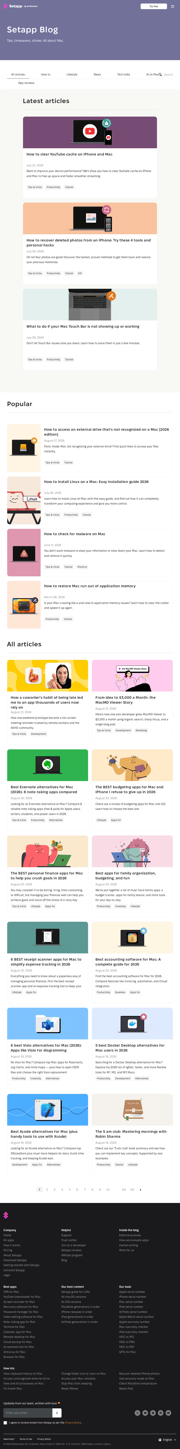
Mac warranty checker (133, 1326)
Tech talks (123, 74)
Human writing (128, 1245)
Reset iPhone (69, 1388)
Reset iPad (126, 1388)
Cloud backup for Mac (18, 1341)
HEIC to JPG (126, 1336)
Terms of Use (26, 1439)
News (97, 74)
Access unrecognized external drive (27, 1378)
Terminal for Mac (14, 1326)
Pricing (8, 1250)
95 (132, 1189)
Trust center (69, 1240)
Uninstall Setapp (14, 1270)
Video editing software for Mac (23, 1316)
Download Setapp (15, 1260)
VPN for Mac (11, 1291)
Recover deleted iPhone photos (139, 1373)
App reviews (26, 82)
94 (124, 1189)
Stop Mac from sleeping (76, 1383)
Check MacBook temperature (138, 1383)
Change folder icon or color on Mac (83, 1373)
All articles (18, 74)
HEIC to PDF (126, 1346)
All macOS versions (73, 1296)
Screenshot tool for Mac (19, 1346)
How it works (12, 1245)
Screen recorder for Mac (19, 1301)
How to (45, 74)
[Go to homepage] (20, 6)
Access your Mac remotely (78, 1378)
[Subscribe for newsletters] (57, 1413)
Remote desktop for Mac (19, 1336)
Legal (7, 1275)
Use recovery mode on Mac (137, 1378)
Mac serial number (131, 1301)
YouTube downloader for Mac (22, 1296)
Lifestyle (72, 74)
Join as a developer (73, 1245)
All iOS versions (71, 1301)
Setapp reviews (71, 1250)
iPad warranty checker (133, 1331)
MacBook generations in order (80, 1306)
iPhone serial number (132, 1296)
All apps (9, 1240)
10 (108, 1189)
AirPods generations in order (79, 1321)
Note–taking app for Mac (20, 1321)
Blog (64, 1260)
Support (66, 1235)
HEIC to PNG (127, 1341)
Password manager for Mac (21, 1311)
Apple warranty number (134, 1321)
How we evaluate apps (134, 1240)
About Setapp (12, 1255)
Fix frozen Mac (13, 1388)
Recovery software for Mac (21, 1306)
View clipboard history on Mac (23, 1373)
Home (7, 1235)
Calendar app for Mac (17, 1331)
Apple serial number (132, 1291)
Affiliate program (72, 1255)
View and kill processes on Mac (24, 1383)
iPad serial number (131, 1306)
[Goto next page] (140, 1189)
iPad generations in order (77, 1316)
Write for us (126, 1250)
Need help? (9, 1439)
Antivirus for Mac (14, 1352)
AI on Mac (152, 74)
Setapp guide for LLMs (75, 1291)
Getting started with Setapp (21, 1265)
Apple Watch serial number (136, 1316)
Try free (154, 6)
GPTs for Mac (127, 1352)
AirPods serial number (133, 1311)
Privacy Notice (73, 1422)
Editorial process (130, 1235)
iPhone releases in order (76, 1311)
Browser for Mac (14, 1356)
